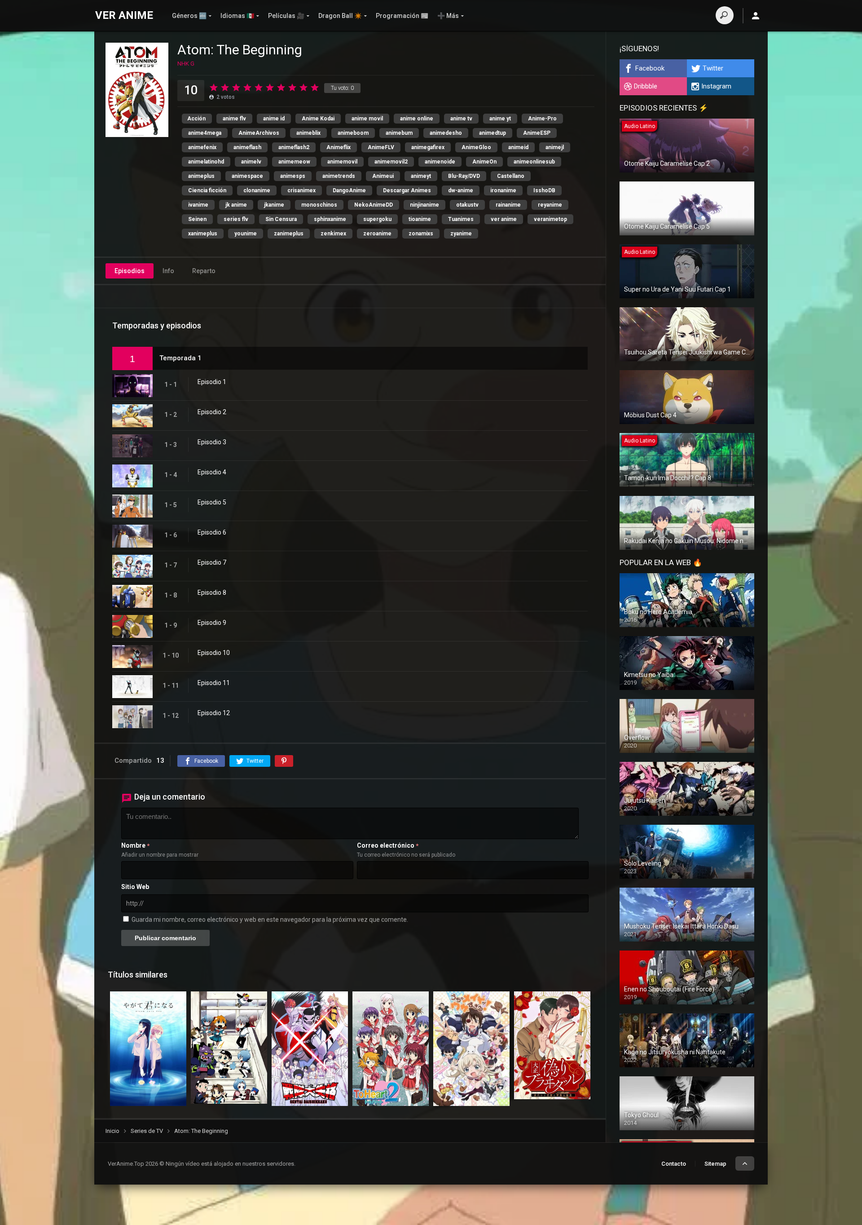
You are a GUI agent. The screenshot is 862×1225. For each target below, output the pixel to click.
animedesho (446, 133)
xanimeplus (202, 233)
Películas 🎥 (286, 15)
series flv (236, 219)
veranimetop (550, 219)
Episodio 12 (214, 712)
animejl (554, 147)
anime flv (234, 118)
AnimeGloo (476, 147)
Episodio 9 (212, 622)
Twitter (713, 68)
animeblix (308, 133)
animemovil (342, 162)
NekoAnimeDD (373, 205)
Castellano (510, 176)
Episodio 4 (212, 472)
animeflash (247, 147)
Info (168, 270)
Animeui (383, 176)
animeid (518, 147)
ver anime (504, 219)
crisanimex (301, 190)
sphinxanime (330, 219)
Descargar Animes (407, 190)
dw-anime (460, 190)
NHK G (185, 63)
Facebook (649, 68)
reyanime (550, 205)
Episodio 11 (214, 682)
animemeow (294, 162)
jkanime (274, 205)
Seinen (197, 219)
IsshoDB (544, 190)
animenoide (440, 162)
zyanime (461, 233)
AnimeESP (536, 133)
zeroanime (377, 233)
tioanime (420, 219)
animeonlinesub (534, 162)
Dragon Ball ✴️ (340, 15)
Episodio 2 (212, 412)
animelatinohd (206, 162)
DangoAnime (349, 190)
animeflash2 (293, 147)
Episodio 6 (212, 532)
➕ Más (448, 15)
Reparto (204, 270)
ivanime (198, 205)
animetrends (338, 176)
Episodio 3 (212, 442)
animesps (292, 176)
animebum (399, 133)
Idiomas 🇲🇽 (237, 15)
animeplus (201, 176)
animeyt (421, 176)
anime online (416, 118)
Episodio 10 (214, 652)
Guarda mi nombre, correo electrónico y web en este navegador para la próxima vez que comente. (270, 919)
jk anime (236, 205)
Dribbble (645, 86)
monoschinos (319, 205)
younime (245, 233)
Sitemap (715, 1163)
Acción (196, 118)
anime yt (500, 118)
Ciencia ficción (207, 190)
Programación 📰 (402, 15)
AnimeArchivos (258, 133)
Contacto (673, 1163)
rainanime (508, 205)
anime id (274, 118)
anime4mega (204, 133)
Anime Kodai (318, 118)
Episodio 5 (212, 502)
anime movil (367, 118)
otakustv (467, 205)
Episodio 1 (212, 381)
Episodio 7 (212, 562)
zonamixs (421, 233)
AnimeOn (484, 162)
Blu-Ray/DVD (464, 176)
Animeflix (338, 147)
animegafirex (427, 147)
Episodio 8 (212, 592)
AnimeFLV (381, 147)
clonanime (256, 190)
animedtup (492, 133)
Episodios (129, 270)
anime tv (461, 118)
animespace (247, 176)
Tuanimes (461, 219)
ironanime (503, 190)
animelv (251, 162)
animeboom (353, 133)
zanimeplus (288, 233)
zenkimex (333, 233)
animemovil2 (391, 162)
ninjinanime (424, 205)
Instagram (716, 86)
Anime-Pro (542, 118)
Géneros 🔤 (189, 15)
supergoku (377, 219)
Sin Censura (281, 219)
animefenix (202, 147)
